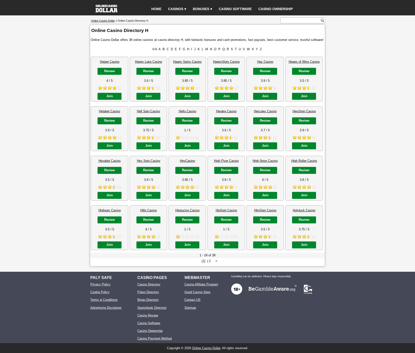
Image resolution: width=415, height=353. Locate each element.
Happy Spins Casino (187, 61)
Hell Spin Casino (148, 111)
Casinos (175, 9)
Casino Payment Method (154, 338)
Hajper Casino (109, 61)
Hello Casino (187, 111)
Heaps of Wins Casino (304, 61)
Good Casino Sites (197, 292)
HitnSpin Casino (265, 210)
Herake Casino (226, 111)
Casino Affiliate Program (201, 284)
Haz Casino (265, 61)
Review (109, 71)
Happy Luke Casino (148, 61)
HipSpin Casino (226, 210)
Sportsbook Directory (152, 307)
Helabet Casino (109, 111)
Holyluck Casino (304, 210)
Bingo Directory (148, 300)
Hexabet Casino (109, 161)
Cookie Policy (100, 292)
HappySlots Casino (226, 61)
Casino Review (147, 315)
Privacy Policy (100, 284)
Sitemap (190, 307)
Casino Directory (148, 284)
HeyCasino (187, 161)
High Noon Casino (265, 161)
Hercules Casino (265, 111)
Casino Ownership (275, 9)
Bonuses (201, 9)
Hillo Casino (148, 210)
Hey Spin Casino (148, 161)
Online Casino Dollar (206, 348)
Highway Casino (109, 210)
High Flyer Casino (226, 161)
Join (109, 96)
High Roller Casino (304, 161)
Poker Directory (148, 292)
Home (156, 9)
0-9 (155, 49)
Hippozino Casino (187, 210)
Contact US (192, 300)
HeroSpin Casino (304, 111)
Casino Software (235, 9)
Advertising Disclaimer (106, 307)
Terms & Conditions (104, 300)
